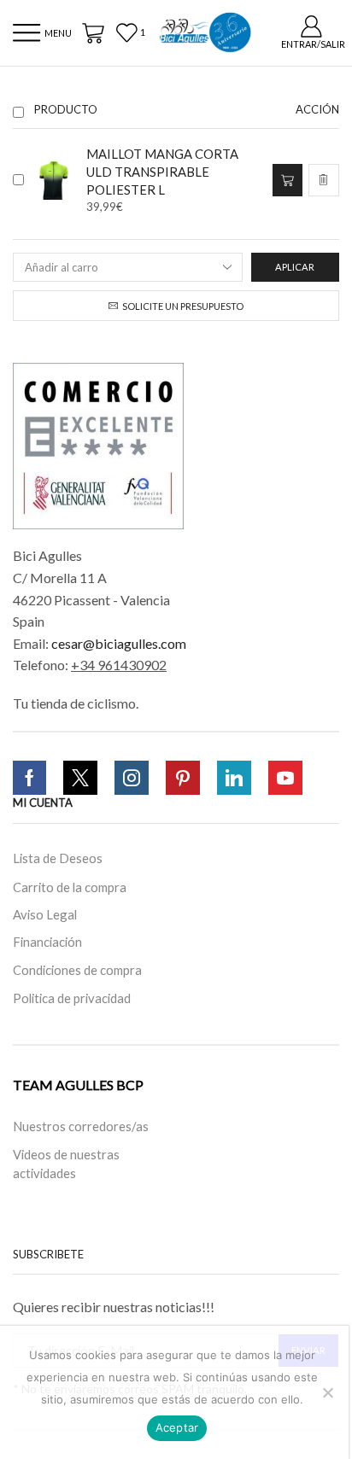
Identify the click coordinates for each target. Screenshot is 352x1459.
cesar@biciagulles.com (118, 643)
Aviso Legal (45, 914)
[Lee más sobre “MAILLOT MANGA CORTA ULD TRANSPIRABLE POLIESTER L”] (287, 180)
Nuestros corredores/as (81, 1125)
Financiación (47, 941)
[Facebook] (29, 778)
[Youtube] (285, 778)
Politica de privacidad (72, 997)
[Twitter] (80, 778)
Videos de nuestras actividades (66, 1163)
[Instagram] (131, 778)
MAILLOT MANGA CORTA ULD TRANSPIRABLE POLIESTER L (162, 171)
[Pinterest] (183, 778)
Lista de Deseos (58, 858)
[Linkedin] (234, 778)
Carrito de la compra (69, 887)
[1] (131, 33)
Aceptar (177, 1427)
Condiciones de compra (77, 969)
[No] (327, 1392)
